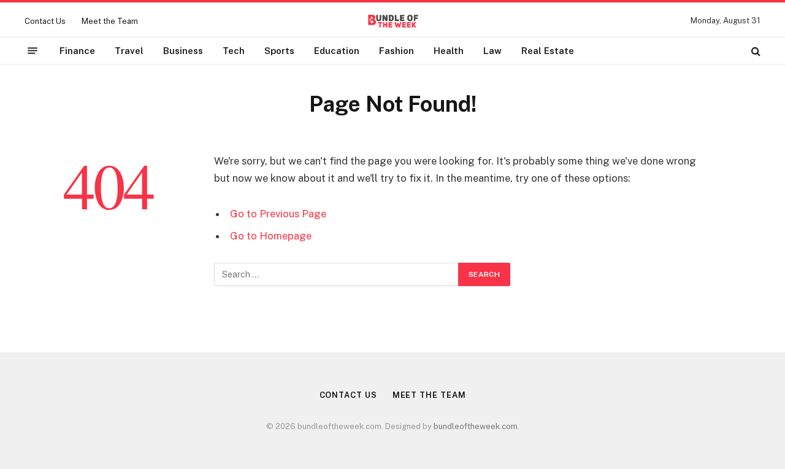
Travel (129, 50)
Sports (279, 50)
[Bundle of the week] (392, 20)
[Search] (754, 50)
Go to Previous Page (278, 213)
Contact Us (45, 21)
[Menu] (32, 51)
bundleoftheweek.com (476, 426)
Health (449, 50)
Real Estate (547, 50)
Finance (77, 50)
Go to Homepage (271, 236)
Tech (234, 50)
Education (336, 50)
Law (492, 50)
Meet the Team (110, 21)
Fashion (396, 50)
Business (183, 50)
